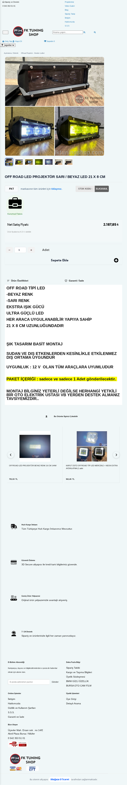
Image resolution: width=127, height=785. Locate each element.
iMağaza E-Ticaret (59, 779)
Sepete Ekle (59, 260)
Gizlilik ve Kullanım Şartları (22, 708)
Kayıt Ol (18, 41)
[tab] (33, 280)
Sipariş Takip (70, 14)
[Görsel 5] (49, 162)
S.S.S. (11, 712)
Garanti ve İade (16, 716)
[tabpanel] (63, 345)
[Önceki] (10, 455)
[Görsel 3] (29, 162)
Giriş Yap (8, 41)
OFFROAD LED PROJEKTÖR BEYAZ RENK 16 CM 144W (32, 466)
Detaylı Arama (73, 703)
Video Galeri (70, 6)
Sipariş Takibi (73, 667)
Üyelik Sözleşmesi (75, 676)
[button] (54, 106)
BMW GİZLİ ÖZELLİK (77, 681)
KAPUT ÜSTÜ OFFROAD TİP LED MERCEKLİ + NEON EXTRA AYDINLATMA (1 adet (91, 467)
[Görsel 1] (9, 162)
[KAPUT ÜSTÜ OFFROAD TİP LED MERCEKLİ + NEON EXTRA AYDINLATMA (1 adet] (91, 446)
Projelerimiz (69, 2)
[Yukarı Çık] (2, 45)
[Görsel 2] (19, 162)
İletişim (67, 18)
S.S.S (67, 26)
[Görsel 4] (39, 162)
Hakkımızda (70, 22)
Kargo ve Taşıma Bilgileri (79, 672)
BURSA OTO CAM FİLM (78, 685)
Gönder (55, 682)
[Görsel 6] (59, 162)
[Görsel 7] (68, 162)
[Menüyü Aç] (5, 32)
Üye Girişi (71, 699)
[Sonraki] (116, 455)
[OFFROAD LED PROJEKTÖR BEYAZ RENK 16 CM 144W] (35, 446)
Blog (66, 10)
